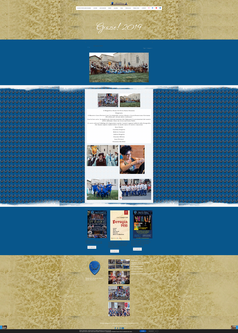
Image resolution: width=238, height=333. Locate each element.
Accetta (142, 331)
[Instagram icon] (120, 328)
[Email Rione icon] (123, 328)
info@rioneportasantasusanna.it (142, 274)
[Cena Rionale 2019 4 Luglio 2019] (234, 328)
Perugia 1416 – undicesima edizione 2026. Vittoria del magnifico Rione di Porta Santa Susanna (118, 245)
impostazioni (108, 331)
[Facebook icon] (115, 328)
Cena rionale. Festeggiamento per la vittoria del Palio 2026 (94, 241)
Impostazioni (151, 331)
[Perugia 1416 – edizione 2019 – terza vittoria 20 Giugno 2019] (3, 328)
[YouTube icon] (118, 328)
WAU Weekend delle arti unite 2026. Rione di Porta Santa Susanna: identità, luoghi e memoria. (140, 243)
